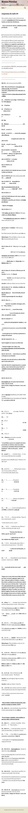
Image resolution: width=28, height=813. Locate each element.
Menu (3, 8)
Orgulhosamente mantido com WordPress (14, 810)
